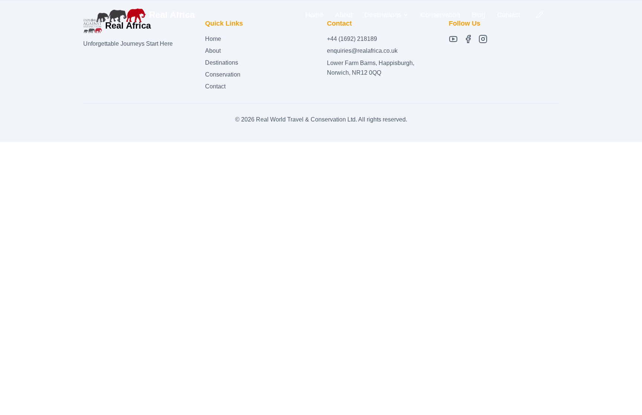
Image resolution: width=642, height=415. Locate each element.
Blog (478, 15)
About (344, 15)
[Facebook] (468, 39)
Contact (508, 15)
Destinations (221, 62)
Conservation (440, 15)
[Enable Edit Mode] (539, 14)
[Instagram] (483, 39)
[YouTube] (453, 39)
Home (314, 15)
